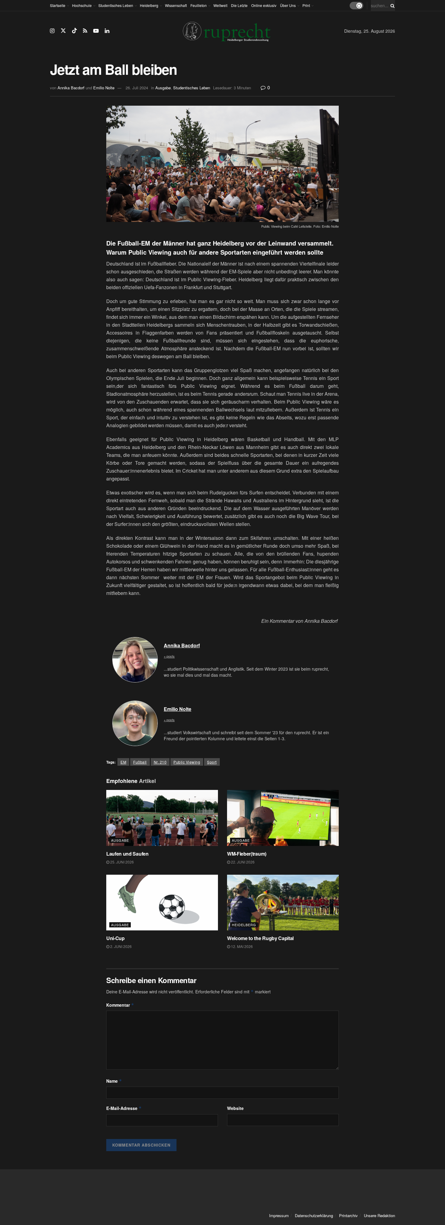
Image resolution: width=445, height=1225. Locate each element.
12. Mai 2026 (241, 946)
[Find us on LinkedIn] (107, 31)
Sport (212, 761)
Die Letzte (239, 5)
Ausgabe (163, 88)
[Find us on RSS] (85, 31)
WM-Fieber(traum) (246, 853)
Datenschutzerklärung (314, 1215)
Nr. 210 (160, 761)
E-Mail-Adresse (124, 1108)
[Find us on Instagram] (52, 31)
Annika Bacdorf (71, 88)
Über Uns (288, 5)
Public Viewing (186, 761)
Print (306, 5)
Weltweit (220, 5)
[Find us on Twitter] (63, 30)
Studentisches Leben (115, 5)
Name (114, 1081)
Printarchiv (348, 1215)
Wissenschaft (176, 5)
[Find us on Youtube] (96, 31)
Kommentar (120, 1005)
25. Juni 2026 (121, 861)
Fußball (140, 761)
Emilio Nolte (103, 88)
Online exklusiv (263, 5)
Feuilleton (198, 5)
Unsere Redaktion (379, 1215)
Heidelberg (149, 5)
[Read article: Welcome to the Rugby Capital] (283, 903)
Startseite (57, 5)
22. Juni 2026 (242, 861)
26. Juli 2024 (137, 88)
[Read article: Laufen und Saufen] (162, 818)
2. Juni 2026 (120, 946)
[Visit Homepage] (227, 31)
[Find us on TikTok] (74, 30)
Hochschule (82, 5)
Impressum (279, 1215)
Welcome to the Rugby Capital (260, 938)
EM (123, 761)
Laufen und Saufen (127, 853)
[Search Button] (391, 5)
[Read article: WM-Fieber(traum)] (283, 818)
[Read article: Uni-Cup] (162, 903)
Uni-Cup (115, 938)
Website (235, 1108)
